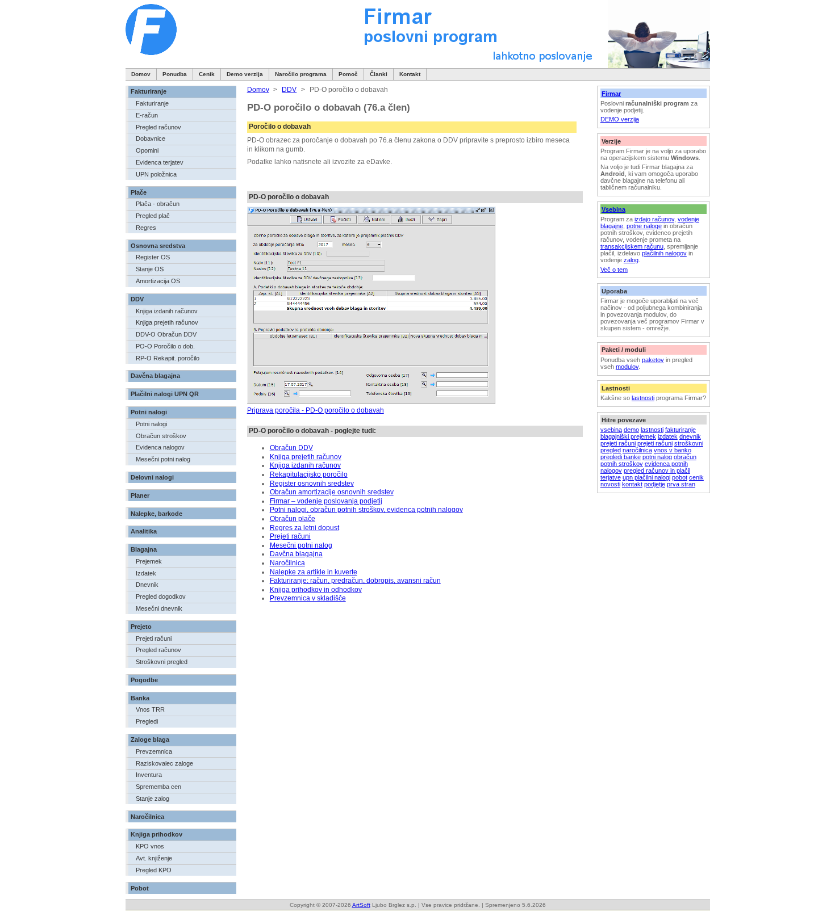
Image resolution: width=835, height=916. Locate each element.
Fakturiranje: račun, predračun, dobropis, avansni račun (355, 581)
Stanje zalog (152, 798)
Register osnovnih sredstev (312, 484)
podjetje (654, 484)
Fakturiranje (148, 91)
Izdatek (146, 573)
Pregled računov (158, 127)
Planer (140, 495)
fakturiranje (680, 429)
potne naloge (644, 225)
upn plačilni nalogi (646, 477)
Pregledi (147, 721)
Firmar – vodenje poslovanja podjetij (326, 501)
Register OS (153, 257)
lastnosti (643, 397)
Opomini (147, 150)
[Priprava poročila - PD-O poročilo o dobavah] (371, 402)
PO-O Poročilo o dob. (165, 346)
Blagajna (144, 549)
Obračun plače (292, 519)
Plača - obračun (157, 203)
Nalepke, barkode (156, 513)
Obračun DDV (291, 448)
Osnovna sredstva (158, 245)
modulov (627, 366)
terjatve (610, 477)
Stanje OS (150, 269)
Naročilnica (147, 816)
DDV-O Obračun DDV (166, 334)
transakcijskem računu (631, 246)
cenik (696, 477)
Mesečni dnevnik (159, 608)
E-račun (147, 115)
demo (631, 429)
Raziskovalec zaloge (164, 763)
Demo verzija (245, 74)
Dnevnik (147, 584)
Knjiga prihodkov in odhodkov (316, 590)
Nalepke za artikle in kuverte (313, 572)
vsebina (611, 429)
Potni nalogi (149, 412)
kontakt (632, 484)
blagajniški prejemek (628, 436)
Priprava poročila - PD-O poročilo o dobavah (315, 410)
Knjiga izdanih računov (167, 311)
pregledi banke (620, 456)
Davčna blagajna (155, 375)
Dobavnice (150, 138)
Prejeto (141, 626)
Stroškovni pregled (161, 661)
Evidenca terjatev (159, 162)
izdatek (668, 436)
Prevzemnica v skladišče (308, 598)
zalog (631, 260)
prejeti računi (618, 443)
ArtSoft (361, 905)
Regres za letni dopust (304, 528)
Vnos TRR (150, 709)
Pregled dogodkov (161, 596)
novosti (610, 484)
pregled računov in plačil (657, 470)
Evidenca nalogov (160, 447)
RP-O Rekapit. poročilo (167, 358)
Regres (146, 227)
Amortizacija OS (158, 281)
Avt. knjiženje (154, 858)
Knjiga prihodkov (156, 834)
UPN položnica (156, 174)
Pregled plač (153, 215)
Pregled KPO (154, 870)
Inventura (149, 774)
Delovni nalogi (152, 477)
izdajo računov (654, 219)
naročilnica (637, 450)
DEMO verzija (619, 119)
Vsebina (613, 209)
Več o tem (614, 269)
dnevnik (690, 436)
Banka (140, 698)
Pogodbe (144, 680)
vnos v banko (672, 450)
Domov (141, 74)
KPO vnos (150, 846)
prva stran (681, 484)
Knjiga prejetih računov (167, 322)
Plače (139, 192)
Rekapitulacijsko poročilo (309, 474)
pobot (679, 477)
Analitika (144, 531)
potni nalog (657, 456)
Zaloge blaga (150, 739)
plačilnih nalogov (664, 253)
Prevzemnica (154, 751)
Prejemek (149, 561)
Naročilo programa (301, 74)
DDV (137, 299)
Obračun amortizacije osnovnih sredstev (332, 492)
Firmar (611, 93)
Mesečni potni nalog (163, 459)
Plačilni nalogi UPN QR (165, 393)
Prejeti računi (154, 638)
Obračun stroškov (161, 435)
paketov (653, 359)
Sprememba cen (158, 786)
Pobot (140, 888)
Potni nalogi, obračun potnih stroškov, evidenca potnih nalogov (366, 510)
